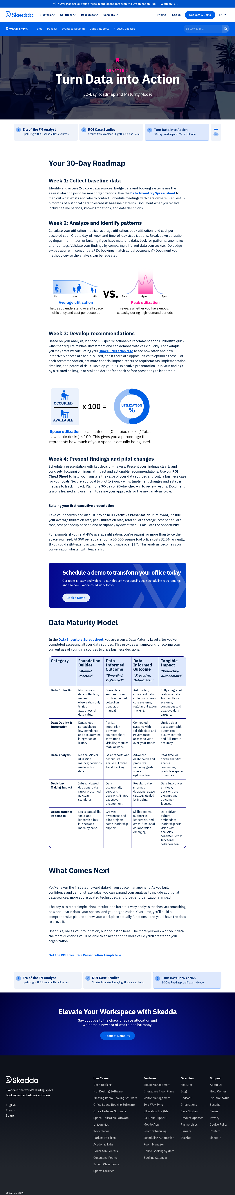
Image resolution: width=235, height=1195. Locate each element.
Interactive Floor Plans (159, 1091)
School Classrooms (106, 1164)
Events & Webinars (73, 28)
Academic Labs (103, 1144)
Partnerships (189, 1124)
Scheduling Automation (159, 1138)
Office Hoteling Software (109, 1111)
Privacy (214, 1118)
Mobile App (151, 1124)
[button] (48, 14)
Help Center (218, 1091)
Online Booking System (159, 1151)
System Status (219, 1098)
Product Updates (124, 28)
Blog (40, 28)
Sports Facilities (103, 1171)
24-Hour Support (155, 1118)
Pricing (161, 15)
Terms (214, 1111)
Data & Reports (99, 28)
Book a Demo (76, 598)
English (11, 1105)
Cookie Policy (218, 1124)
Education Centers (105, 1151)
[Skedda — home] (19, 14)
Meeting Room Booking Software (115, 1098)
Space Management (157, 1085)
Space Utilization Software (111, 1118)
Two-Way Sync (153, 1104)
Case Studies (189, 1111)
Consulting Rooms (105, 1157)
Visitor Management (157, 1098)
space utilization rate (116, 351)
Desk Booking (102, 1085)
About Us (216, 1085)
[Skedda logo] (22, 1079)
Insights (186, 1138)
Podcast (52, 28)
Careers (186, 1131)
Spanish (11, 1115)
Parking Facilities (104, 1138)
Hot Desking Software (108, 1091)
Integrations (189, 1104)
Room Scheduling (155, 1131)
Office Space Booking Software (114, 1104)
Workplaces (101, 1131)
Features (187, 1085)
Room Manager (154, 1144)
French (10, 1110)
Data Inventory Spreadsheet (152, 193)
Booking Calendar (155, 1157)
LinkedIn (215, 1138)
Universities (101, 1124)
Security (215, 1104)
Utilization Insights (156, 1111)
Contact (215, 1131)
